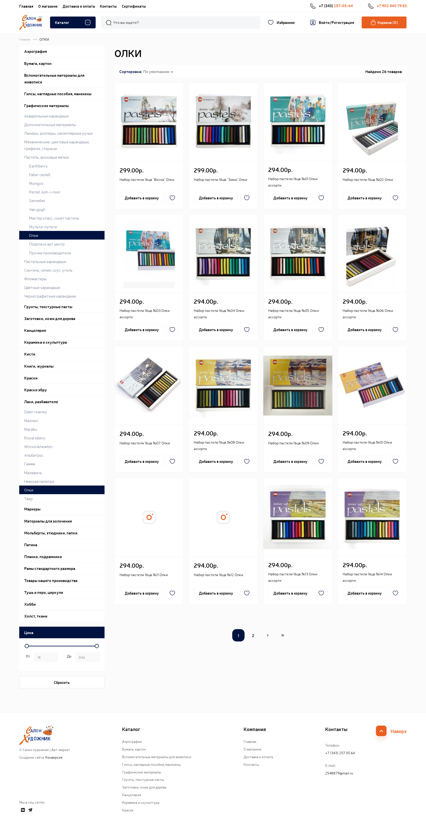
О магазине (48, 6)
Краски (127, 810)
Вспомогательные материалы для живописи (156, 756)
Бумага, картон (134, 749)
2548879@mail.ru (339, 773)
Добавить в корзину (142, 197)
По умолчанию (156, 71)
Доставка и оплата (79, 6)
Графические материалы (141, 772)
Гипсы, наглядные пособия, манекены (151, 764)
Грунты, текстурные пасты (143, 779)
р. (68, 657)
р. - (27, 657)
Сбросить (62, 682)
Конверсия (53, 757)
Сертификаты (134, 6)
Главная (26, 6)
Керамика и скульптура (140, 802)
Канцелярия (131, 794)
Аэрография (132, 741)
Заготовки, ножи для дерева (144, 787)
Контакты (108, 6)
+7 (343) (336, 5)
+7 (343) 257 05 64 (340, 753)
